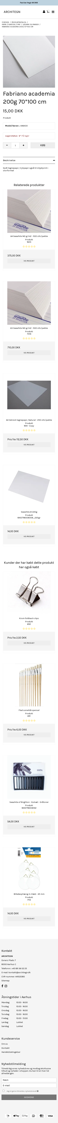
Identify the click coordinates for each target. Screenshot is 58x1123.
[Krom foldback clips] (29, 593)
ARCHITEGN (12, 12)
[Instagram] (6, 986)
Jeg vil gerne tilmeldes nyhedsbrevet (27, 1090)
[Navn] (29, 1080)
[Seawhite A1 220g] (29, 487)
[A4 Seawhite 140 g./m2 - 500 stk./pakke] (29, 211)
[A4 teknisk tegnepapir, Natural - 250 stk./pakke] (29, 395)
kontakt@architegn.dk (19, 972)
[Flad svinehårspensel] (29, 685)
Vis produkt (29, 261)
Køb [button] (42, 145)
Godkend (29, 1097)
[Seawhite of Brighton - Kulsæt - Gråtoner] (29, 777)
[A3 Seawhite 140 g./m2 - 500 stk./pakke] (29, 303)
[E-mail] (29, 1085)
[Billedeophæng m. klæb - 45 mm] (29, 869)
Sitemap (5, 980)
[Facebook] (2, 986)
